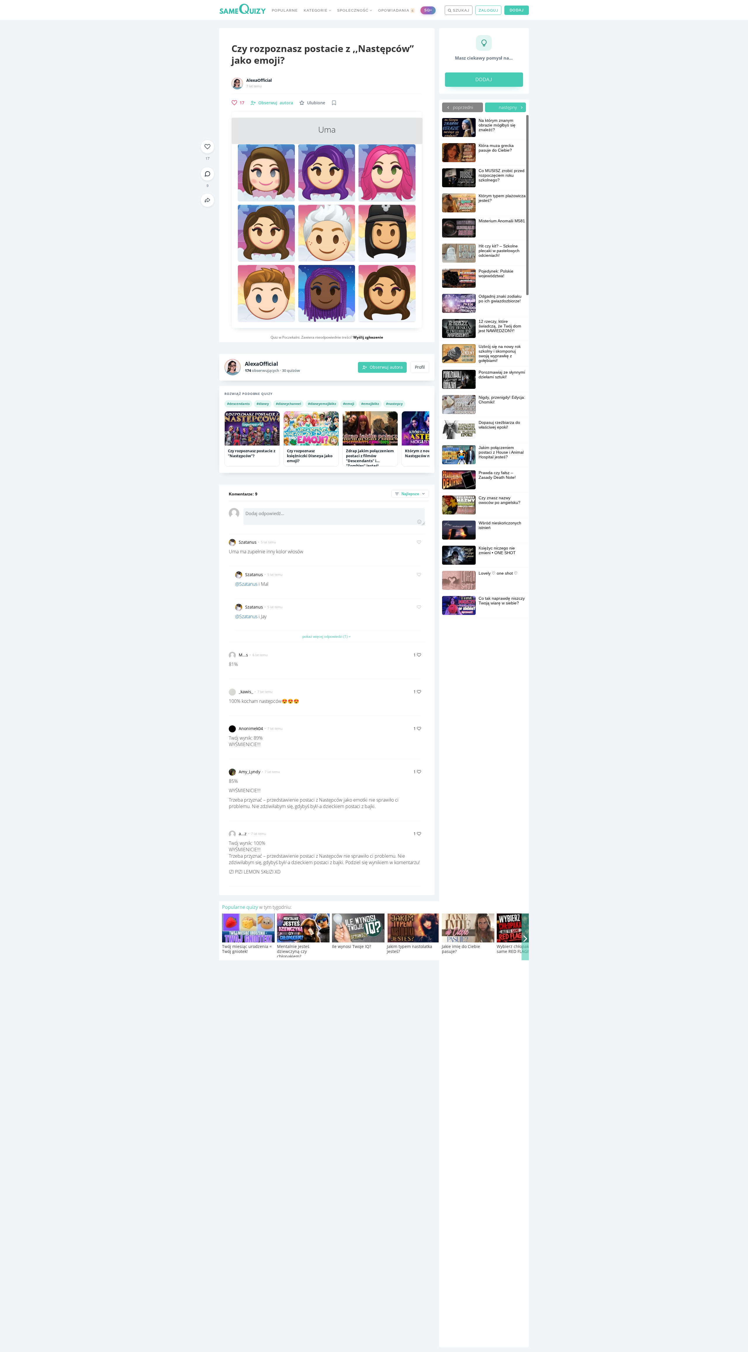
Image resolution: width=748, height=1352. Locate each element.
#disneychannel (288, 403)
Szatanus (248, 542)
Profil (420, 367)
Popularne (285, 10)
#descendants (238, 403)
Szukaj (460, 10)
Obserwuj (275, 102)
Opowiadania (396, 10)
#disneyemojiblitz (322, 403)
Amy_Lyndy (249, 771)
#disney (263, 403)
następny (508, 107)
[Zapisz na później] (334, 103)
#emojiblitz (370, 403)
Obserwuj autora (386, 367)
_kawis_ (246, 691)
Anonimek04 (251, 728)
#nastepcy (394, 403)
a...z (243, 833)
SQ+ (428, 10)
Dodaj (517, 10)
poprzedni (462, 107)
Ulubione (316, 102)
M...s (243, 655)
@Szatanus (246, 584)
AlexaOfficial (259, 80)
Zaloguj (488, 10)
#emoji (348, 403)
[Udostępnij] (207, 200)
